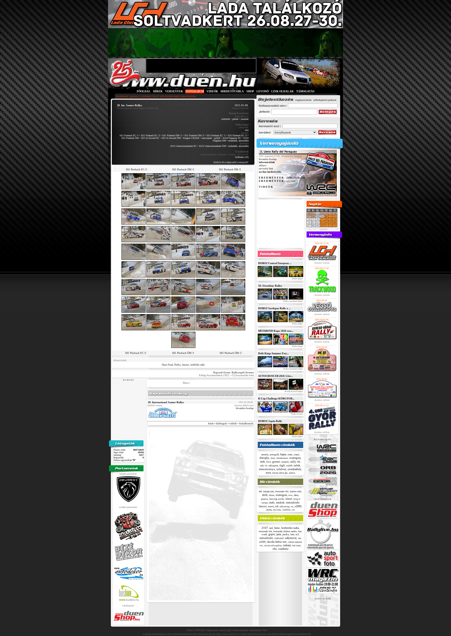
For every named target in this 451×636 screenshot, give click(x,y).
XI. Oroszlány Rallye (270, 285)
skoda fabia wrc (277, 541)
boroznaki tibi (281, 491)
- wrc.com (277, 180)
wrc (293, 510)
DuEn (177, 364)
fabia (296, 495)
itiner (288, 498)
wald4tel (286, 510)
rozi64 (289, 465)
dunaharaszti (282, 458)
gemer (276, 461)
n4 (276, 506)
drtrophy (264, 458)
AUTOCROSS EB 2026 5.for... (275, 376)
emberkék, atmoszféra (238, 140)
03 (321, 222)
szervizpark (207, 138)
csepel (296, 454)
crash (290, 454)
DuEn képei (297, 278)
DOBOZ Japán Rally (270, 421)
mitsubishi (266, 538)
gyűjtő (217, 138)
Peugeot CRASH (191, 138)
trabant (287, 545)
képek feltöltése (188, 96)
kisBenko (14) (242, 157)
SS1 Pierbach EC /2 (150, 135)
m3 (297, 534)
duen (273, 458)
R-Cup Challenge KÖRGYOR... (276, 398)
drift (265, 495)
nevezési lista (266, 168)
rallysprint (273, 465)
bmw (277, 528)
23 (335, 216)
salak (297, 465)
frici (268, 461)
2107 (264, 528)
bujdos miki (295, 491)
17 (308, 216)
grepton (264, 499)
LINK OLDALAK (282, 91)
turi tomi (277, 510)
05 (330, 222)
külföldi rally (198, 364)
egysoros (134, 96)
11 (313, 213)
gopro (271, 534)
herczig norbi (276, 498)
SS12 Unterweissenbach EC (183, 146)
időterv (263, 165)
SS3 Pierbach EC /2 (237, 135)
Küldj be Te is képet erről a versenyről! (231, 162)
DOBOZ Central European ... (275, 263)
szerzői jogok (225, 630)
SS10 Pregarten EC (232, 138)
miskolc (285, 461)
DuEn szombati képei (293, 301)
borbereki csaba (290, 528)
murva (271, 506)
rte (292, 506)
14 (326, 213)
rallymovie (291, 538)
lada (292, 534)
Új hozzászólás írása (243, 375)
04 (326, 222)
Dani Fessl (167, 364)
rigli (282, 465)
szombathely (294, 469)
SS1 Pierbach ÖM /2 (194, 135)
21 (326, 216)
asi (260, 491)
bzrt (300, 531)
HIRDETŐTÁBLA (232, 91)
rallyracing (284, 506)
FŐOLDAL (144, 91)
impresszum (212, 630)
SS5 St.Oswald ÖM (171, 138)
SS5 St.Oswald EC (150, 138)
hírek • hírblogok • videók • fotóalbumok (230, 423)
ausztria (264, 454)
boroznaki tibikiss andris (285, 531)
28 (326, 219)
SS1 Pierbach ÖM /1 (172, 135)
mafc (272, 502)
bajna (283, 454)
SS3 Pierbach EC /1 (216, 135)
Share (186, 382)
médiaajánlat (255, 630)
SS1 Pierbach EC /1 (129, 135)
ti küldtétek (145, 96)
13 (321, 213)
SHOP (250, 91)
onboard (279, 538)
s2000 (298, 506)
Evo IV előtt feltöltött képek (166, 96)
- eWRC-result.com (282, 177)
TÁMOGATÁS (305, 91)
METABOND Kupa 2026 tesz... (275, 330)
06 (335, 222)
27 (321, 219)
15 (330, 213)
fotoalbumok (122, 96)
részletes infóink (322, 262)
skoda (269, 509)
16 (335, 213)
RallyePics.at (242, 116)
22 (330, 216)
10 (308, 213)
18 (313, 216)
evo (290, 495)
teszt (268, 472)
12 (330, 225)
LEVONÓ (263, 91)
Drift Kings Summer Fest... (273, 353)
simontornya (267, 469)
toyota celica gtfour (273, 545)
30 (335, 219)
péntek (235, 119)
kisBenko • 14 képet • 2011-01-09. (233, 154)
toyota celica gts (280, 473)
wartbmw (283, 548)
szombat (245, 119)
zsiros (292, 472)
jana (278, 534)
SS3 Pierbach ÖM (130, 138)
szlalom (281, 469)
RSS (265, 630)
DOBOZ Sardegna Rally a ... (274, 308)
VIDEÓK (212, 91)
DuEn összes (297, 414)
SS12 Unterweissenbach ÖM (212, 146)
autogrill (274, 454)
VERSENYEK (174, 91)
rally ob (295, 461)
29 (330, 219)
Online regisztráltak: (122, 460)
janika (285, 534)
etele (262, 461)
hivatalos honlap (245, 408)
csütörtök (225, 119)
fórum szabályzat (240, 630)
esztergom (295, 458)
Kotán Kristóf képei (293, 391)
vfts (274, 548)
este (247, 130)
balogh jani (268, 491)
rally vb (263, 465)
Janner (185, 364)
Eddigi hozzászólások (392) (214, 375)
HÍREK (158, 91)
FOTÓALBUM (195, 91)
